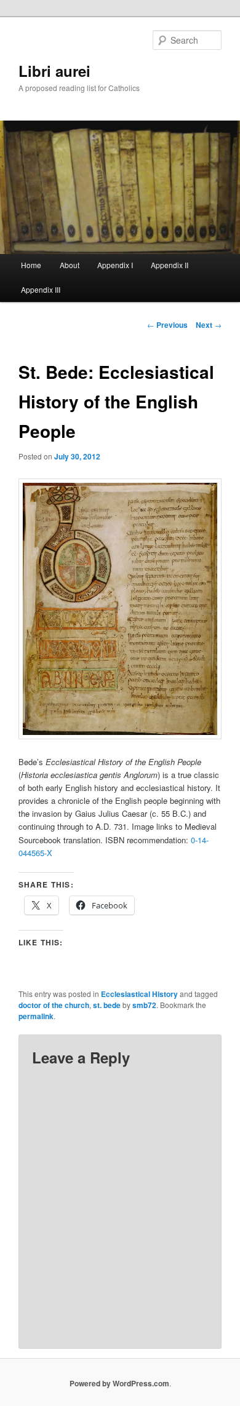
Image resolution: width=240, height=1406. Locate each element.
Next (209, 324)
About (69, 265)
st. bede (107, 1005)
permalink (36, 1016)
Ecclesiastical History (139, 993)
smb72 (144, 1005)
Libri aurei (54, 70)
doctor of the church (53, 1005)
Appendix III (40, 289)
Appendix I (115, 265)
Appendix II (169, 265)
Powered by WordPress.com (119, 1383)
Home (31, 265)
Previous (167, 324)
